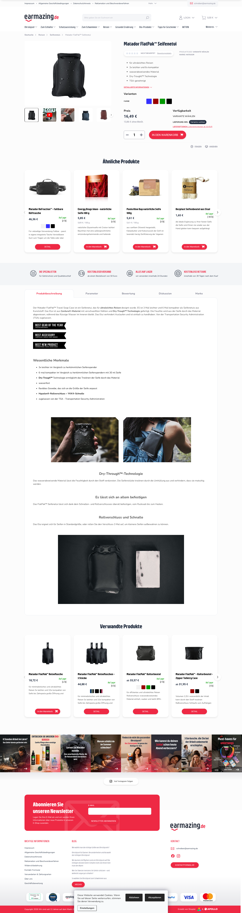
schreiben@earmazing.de (187, 848)
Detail (47, 247)
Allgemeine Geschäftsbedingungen (54, 3)
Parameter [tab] (92, 293)
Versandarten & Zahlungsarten (38, 874)
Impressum (29, 3)
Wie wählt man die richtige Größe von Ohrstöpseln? (90, 847)
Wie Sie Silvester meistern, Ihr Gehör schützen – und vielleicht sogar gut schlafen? (91, 871)
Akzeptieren (154, 897)
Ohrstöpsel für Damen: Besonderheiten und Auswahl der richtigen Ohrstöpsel (91, 853)
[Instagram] (178, 855)
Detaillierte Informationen (136, 87)
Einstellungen (87, 908)
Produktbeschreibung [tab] (49, 293)
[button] (217, 212)
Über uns (28, 878)
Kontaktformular (184, 865)
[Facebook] (173, 855)
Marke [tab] (199, 293)
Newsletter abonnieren (103, 821)
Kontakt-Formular (32, 870)
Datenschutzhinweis (82, 3)
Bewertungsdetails (164, 53)
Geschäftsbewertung (34, 883)
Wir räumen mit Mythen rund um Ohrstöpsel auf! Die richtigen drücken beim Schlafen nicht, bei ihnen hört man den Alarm (91, 863)
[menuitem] (31, 27)
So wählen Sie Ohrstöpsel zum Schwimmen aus (89, 878)
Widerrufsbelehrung (33, 865)
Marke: (186, 55)
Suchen (147, 17)
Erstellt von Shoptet (187, 909)
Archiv (78, 884)
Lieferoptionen (192, 127)
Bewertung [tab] (128, 293)
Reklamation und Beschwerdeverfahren (112, 3)
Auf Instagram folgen (123, 781)
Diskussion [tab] (165, 293)
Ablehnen (134, 897)
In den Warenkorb (165, 135)
